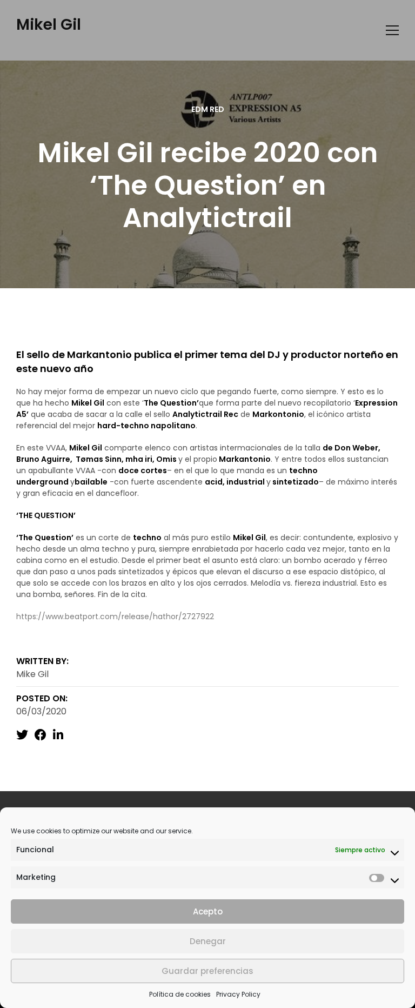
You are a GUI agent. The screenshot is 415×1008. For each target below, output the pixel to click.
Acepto (208, 911)
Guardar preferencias (207, 971)
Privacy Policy (238, 994)
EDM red (207, 109)
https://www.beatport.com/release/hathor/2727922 (115, 616)
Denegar (208, 941)
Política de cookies (180, 994)
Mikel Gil (48, 24)
